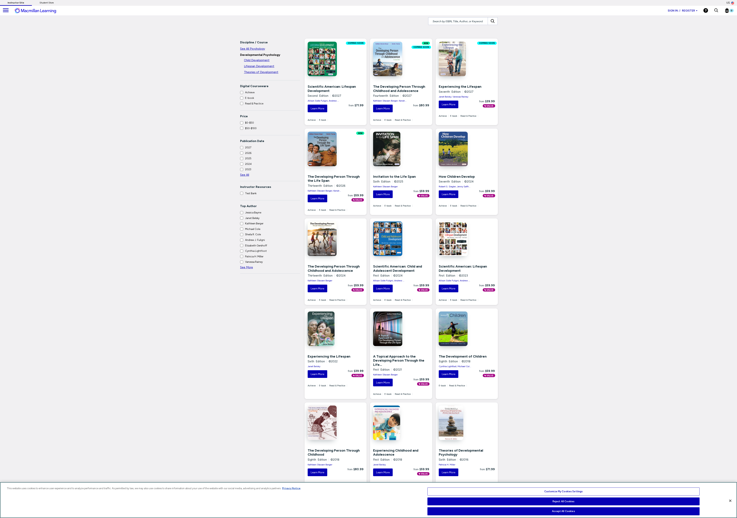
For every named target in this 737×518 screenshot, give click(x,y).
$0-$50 (249, 122)
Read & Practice (254, 103)
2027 (248, 147)
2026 (248, 152)
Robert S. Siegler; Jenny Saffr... (454, 186)
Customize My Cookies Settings (563, 491)
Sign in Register (681, 10)
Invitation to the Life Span (394, 176)
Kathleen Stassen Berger (385, 186)
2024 (248, 163)
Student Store (47, 2)
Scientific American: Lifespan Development (332, 88)
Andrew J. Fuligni (255, 239)
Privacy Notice (291, 488)
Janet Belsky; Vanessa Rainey (453, 96)
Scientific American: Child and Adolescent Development (397, 268)
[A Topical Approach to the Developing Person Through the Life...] (390, 328)
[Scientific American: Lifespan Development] (325, 59)
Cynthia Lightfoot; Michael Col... (455, 366)
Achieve (249, 92)
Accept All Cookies (563, 511)
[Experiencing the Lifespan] (456, 59)
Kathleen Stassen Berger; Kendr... (390, 100)
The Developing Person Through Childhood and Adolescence (399, 88)
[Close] (730, 501)
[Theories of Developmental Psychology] (456, 423)
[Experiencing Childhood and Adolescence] (390, 423)
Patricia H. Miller (254, 256)
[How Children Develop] (456, 149)
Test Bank (250, 193)
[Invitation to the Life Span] (390, 149)
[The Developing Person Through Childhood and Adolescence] (390, 59)
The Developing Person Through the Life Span (334, 178)
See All (244, 175)
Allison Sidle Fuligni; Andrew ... (323, 100)
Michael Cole (252, 228)
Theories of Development (261, 72)
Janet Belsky (252, 218)
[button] (716, 10)
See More (246, 267)
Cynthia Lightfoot (256, 250)
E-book (249, 97)
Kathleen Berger (254, 223)
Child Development (256, 60)
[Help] (705, 10)
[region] (368, 500)
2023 (248, 169)
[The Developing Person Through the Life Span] (325, 149)
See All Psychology (252, 48)
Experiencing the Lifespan (460, 86)
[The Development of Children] (456, 328)
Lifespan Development (259, 66)
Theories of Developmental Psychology (461, 452)
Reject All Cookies (563, 501)
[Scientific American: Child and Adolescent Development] (390, 238)
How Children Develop (457, 176)
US (728, 2)
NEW (426, 43)
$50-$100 (251, 128)
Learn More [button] (317, 108)
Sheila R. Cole (253, 234)
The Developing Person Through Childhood (334, 452)
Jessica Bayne (253, 212)
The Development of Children (463, 356)
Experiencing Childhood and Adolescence (395, 452)
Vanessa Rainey (254, 261)
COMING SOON (356, 43)
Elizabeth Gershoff (256, 245)
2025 (248, 158)
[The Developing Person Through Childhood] (325, 423)
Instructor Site (16, 2)
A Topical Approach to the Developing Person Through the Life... (398, 360)
